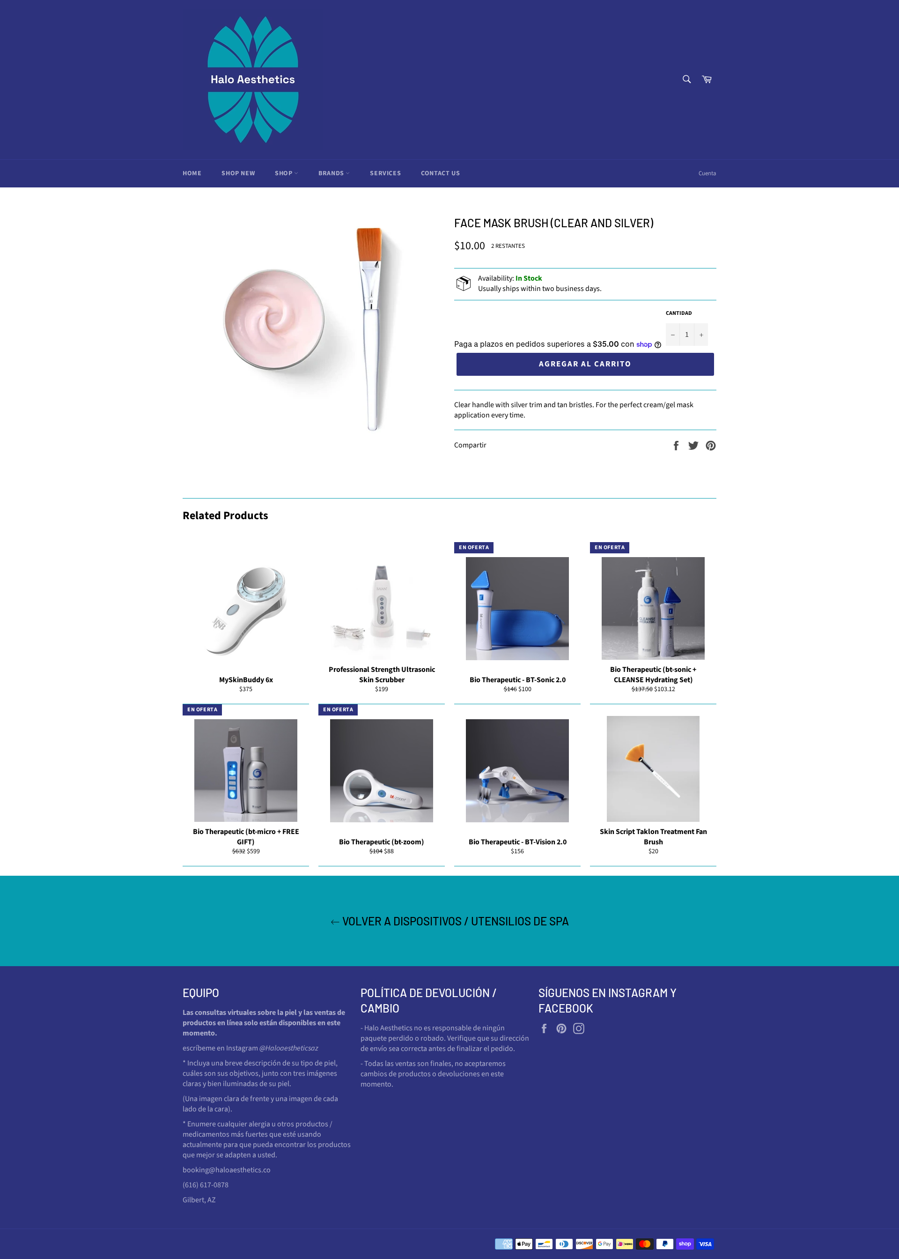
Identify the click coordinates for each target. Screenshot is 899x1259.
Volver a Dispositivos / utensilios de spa (454, 921)
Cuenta (707, 173)
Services (385, 173)
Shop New (238, 173)
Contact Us (440, 173)
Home (192, 173)
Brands (332, 173)
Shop (284, 173)
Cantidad (679, 313)
